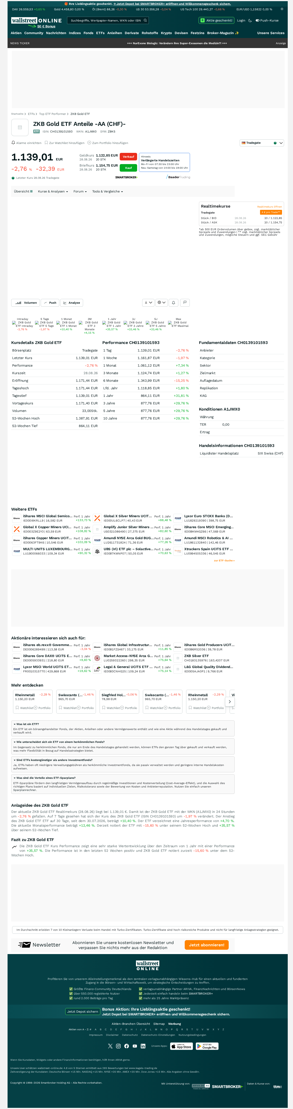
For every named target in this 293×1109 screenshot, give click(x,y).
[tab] (123, 728)
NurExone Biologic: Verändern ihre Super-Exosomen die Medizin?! (154, 43)
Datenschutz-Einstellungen (158, 1034)
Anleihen (114, 33)
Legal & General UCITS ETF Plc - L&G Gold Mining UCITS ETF (154, 667)
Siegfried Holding (115, 695)
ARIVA (118, 1059)
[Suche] (145, 20)
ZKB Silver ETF (196, 656)
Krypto (166, 33)
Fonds (88, 33)
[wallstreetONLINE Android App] (207, 1049)
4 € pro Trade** (271, 212)
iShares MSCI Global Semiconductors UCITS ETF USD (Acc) (71, 516)
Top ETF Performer (52, 114)
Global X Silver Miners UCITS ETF (131, 516)
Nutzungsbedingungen (192, 1034)
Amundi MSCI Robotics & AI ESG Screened (218, 538)
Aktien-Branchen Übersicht (131, 1023)
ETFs (100, 33)
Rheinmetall (25, 695)
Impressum (96, 1034)
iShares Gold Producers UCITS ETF (212, 645)
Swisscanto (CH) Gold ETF (79, 695)
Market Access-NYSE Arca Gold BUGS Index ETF (143, 656)
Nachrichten (56, 33)
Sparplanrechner (24, 790)
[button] (26, 724)
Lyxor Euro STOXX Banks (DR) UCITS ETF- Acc (222, 516)
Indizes (75, 33)
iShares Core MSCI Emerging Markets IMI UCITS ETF (227, 527)
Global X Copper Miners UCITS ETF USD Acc (59, 527)
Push (52, 302)
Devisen (181, 33)
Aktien (16, 33)
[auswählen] (148, 302)
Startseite (17, 113)
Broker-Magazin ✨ (223, 33)
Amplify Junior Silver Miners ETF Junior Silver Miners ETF (151, 527)
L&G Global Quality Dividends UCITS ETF (217, 667)
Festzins (197, 33)
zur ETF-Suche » (224, 560)
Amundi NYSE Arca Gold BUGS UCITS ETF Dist (141, 538)
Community (33, 33)
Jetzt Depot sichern (82, 1011)
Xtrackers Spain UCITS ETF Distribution (216, 549)
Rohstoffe (150, 33)
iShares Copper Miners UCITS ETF (51, 538)
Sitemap (159, 1023)
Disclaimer (112, 1034)
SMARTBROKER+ (201, 993)
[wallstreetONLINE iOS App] (181, 1049)
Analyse (74, 302)
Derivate (132, 33)
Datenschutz (130, 1034)
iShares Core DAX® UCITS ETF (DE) (52, 656)
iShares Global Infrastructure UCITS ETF (137, 645)
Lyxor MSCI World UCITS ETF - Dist (52, 667)
